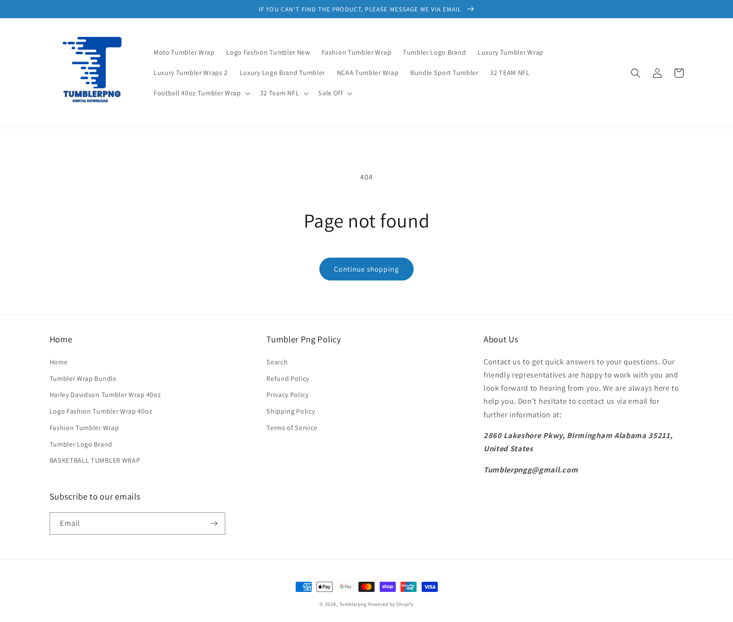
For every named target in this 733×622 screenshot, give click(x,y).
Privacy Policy (287, 394)
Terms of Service (291, 427)
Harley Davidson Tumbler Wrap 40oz (105, 394)
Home (59, 362)
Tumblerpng (353, 604)
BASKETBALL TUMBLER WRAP (95, 460)
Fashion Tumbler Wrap (84, 427)
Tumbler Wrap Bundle (83, 378)
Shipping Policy (290, 411)
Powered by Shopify (391, 604)
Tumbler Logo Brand (81, 444)
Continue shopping (366, 269)
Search (277, 362)
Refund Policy (287, 378)
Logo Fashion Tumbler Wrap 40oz (101, 411)
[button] (201, 93)
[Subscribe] (214, 523)
